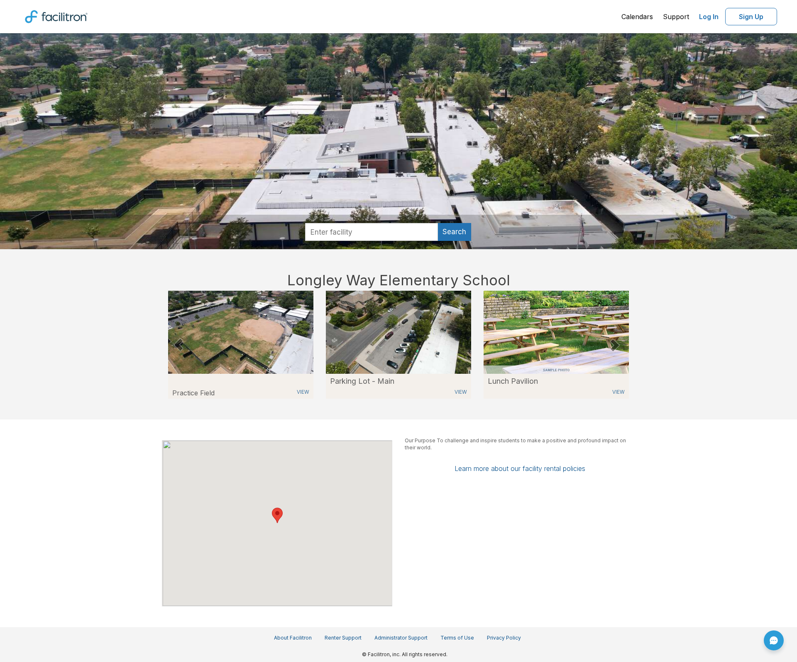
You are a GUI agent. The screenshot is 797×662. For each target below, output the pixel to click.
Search (454, 232)
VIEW (303, 392)
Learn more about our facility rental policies (520, 468)
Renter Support (343, 638)
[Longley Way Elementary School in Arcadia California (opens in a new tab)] (398, 332)
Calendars (637, 16)
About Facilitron (293, 638)
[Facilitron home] (56, 16)
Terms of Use (457, 638)
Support (676, 16)
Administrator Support (401, 638)
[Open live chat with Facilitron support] (774, 640)
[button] (178, 345)
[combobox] (371, 232)
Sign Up (751, 16)
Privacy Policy (504, 638)
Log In (709, 16)
